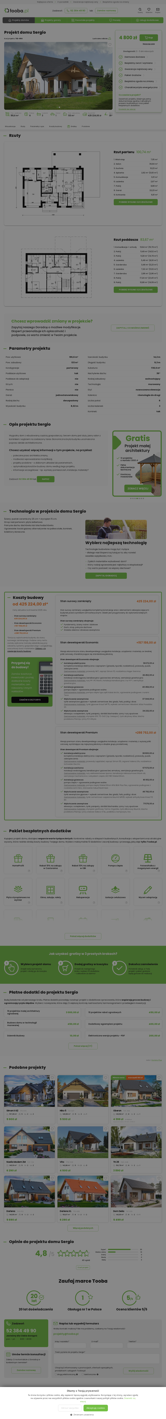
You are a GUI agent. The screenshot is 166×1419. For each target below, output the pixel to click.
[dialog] (83, 709)
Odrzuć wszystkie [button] (70, 1408)
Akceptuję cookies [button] (96, 1408)
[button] (83, 1414)
